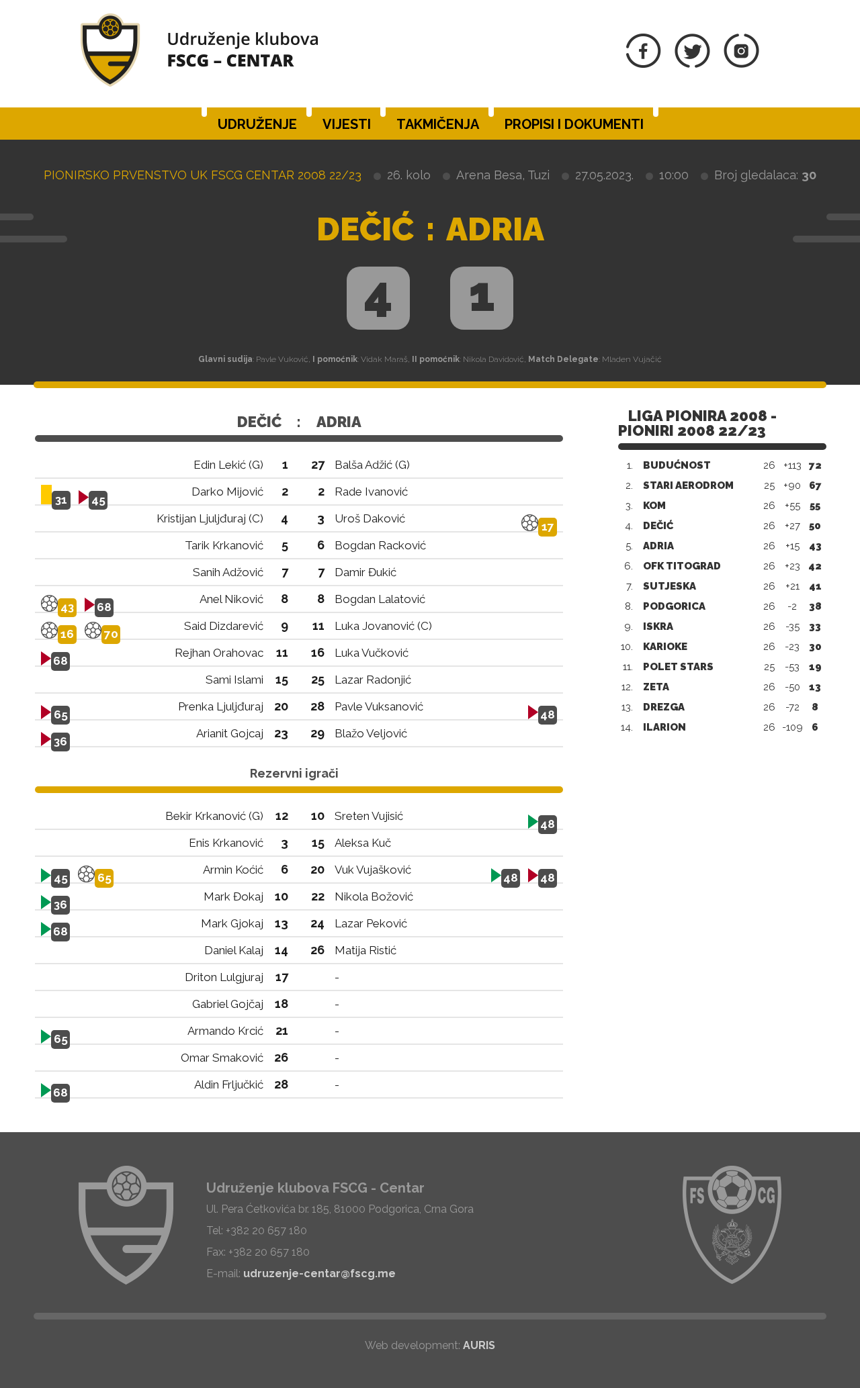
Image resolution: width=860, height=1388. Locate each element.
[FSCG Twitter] (692, 64)
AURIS (479, 1345)
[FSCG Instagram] (741, 64)
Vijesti (346, 124)
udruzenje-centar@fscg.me (319, 1273)
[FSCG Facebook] (643, 64)
